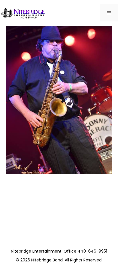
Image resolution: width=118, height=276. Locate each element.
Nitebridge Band (47, 260)
